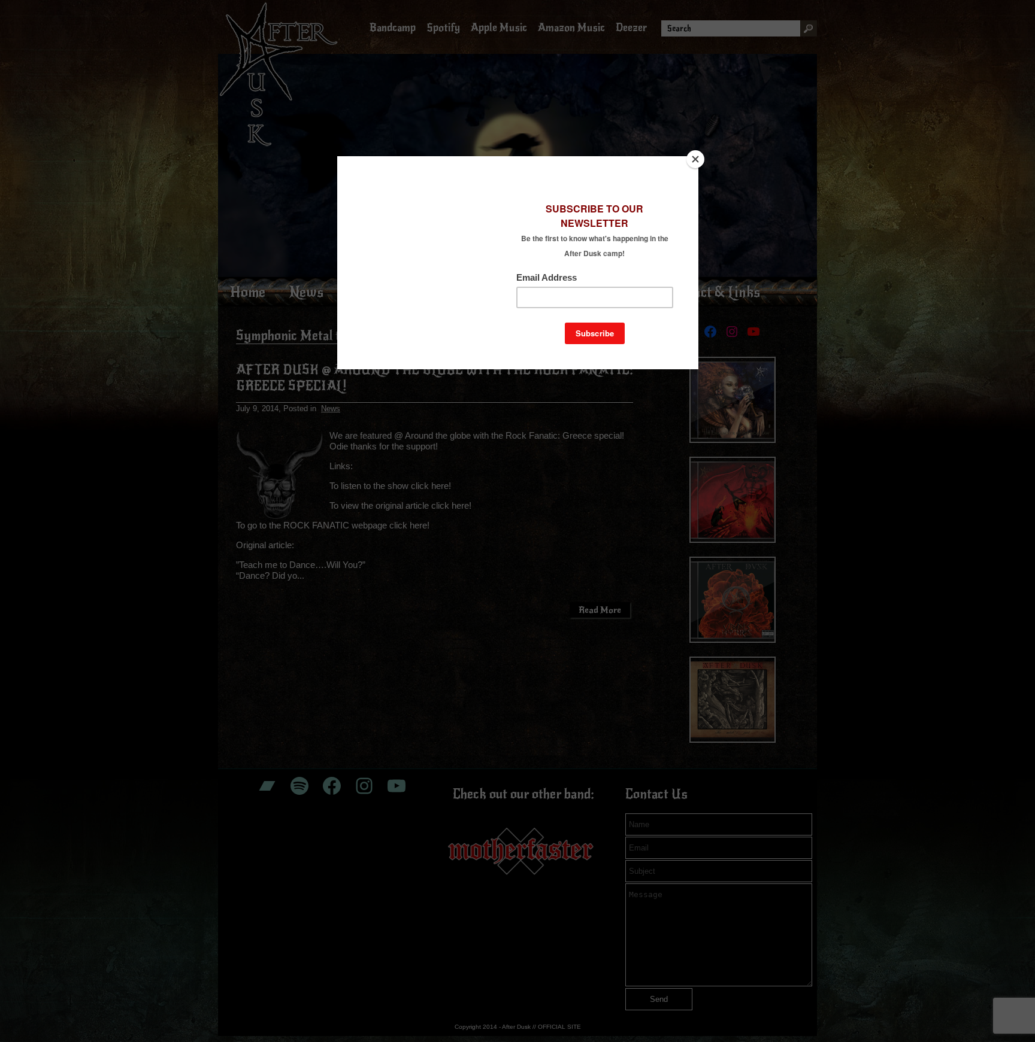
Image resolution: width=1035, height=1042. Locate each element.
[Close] (695, 159)
